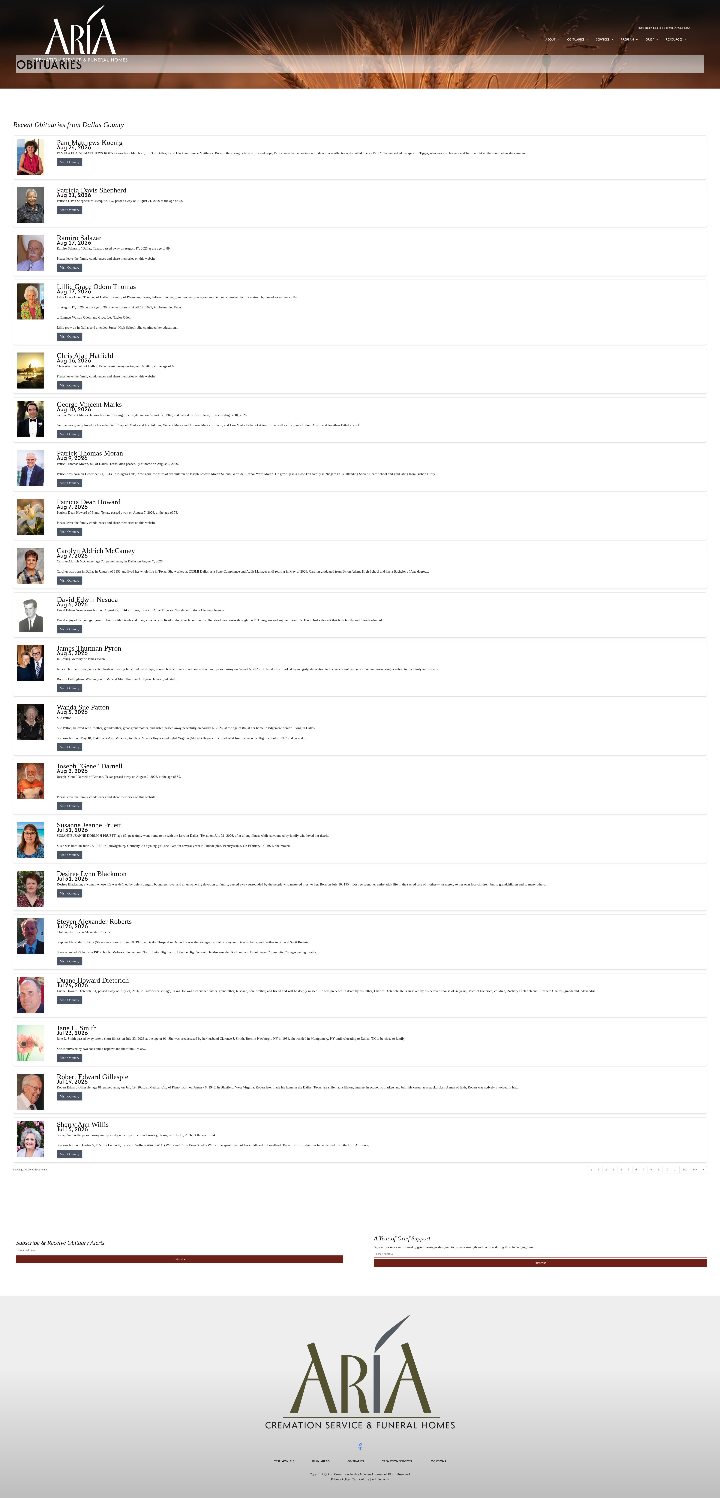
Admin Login (380, 1479)
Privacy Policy (340, 1479)
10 (666, 1169)
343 (695, 1169)
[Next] (703, 1169)
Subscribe (179, 1259)
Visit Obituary (69, 162)
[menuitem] (552, 39)
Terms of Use (360, 1479)
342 (685, 1169)
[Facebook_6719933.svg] (360, 1446)
